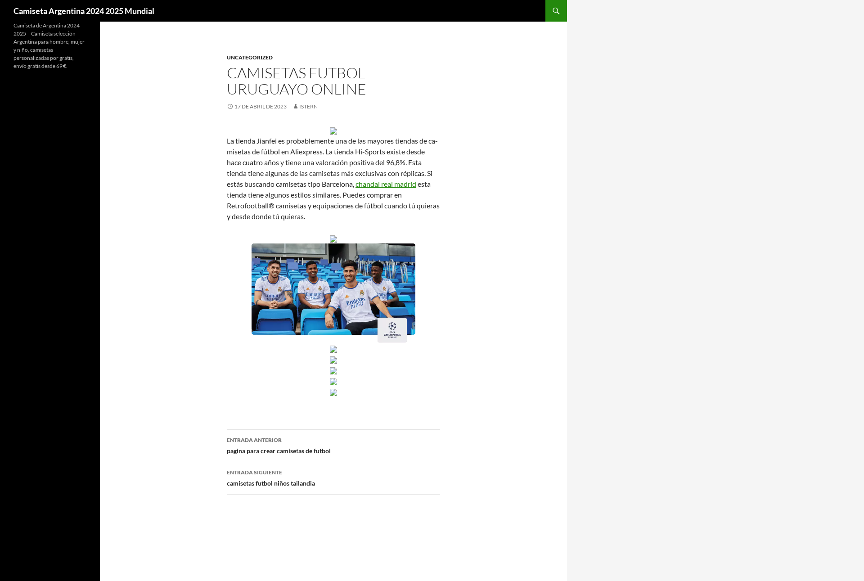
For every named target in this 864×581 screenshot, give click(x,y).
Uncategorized (250, 57)
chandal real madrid (386, 184)
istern (308, 106)
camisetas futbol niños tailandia (271, 478)
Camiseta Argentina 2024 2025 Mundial (84, 11)
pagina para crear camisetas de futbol (279, 446)
